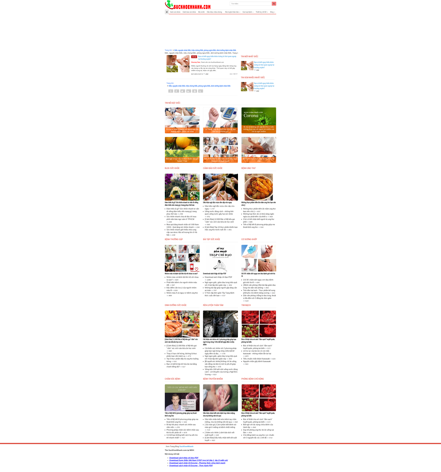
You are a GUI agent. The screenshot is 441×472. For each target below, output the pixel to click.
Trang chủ (168, 50)
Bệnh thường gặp (174, 239)
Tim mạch (246, 305)
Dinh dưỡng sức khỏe (176, 305)
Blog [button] (272, 12)
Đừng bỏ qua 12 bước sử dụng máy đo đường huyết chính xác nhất (182, 130)
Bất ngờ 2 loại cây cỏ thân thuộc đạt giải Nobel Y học (182, 160)
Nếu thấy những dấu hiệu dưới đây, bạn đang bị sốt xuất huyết (220, 160)
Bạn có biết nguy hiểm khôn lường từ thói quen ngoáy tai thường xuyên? (264, 65)
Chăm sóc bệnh (172, 378)
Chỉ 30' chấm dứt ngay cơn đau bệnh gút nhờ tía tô (258, 274)
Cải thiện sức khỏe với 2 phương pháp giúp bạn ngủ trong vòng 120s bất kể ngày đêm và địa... (220, 351)
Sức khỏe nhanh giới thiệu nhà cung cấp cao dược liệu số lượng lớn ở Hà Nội (182, 232)
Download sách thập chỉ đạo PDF (214, 273)
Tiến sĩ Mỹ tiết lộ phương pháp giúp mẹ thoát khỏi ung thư (181, 414)
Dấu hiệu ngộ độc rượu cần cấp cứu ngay (217, 202)
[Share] (170, 91)
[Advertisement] (220, 32)
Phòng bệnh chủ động (252, 378)
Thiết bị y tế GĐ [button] (261, 12)
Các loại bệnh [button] (247, 12)
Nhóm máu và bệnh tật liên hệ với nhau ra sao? (181, 273)
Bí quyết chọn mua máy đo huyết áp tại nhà (258, 160)
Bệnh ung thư (248, 168)
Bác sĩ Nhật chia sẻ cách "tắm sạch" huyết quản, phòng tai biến (258, 340)
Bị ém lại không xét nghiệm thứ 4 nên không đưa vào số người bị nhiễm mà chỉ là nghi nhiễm (258, 129)
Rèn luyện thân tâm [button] (232, 12)
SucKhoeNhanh (186, 446)
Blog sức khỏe (172, 168)
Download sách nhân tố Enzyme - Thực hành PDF (191, 466)
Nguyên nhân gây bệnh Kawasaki (257, 361)
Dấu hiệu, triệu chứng (214, 12)
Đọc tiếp (233, 74)
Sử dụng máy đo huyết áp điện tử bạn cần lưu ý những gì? (220, 130)
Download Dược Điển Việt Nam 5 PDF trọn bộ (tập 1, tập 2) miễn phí (198, 460)
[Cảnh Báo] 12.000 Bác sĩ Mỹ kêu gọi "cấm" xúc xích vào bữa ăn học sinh (181, 340)
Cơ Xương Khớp (249, 239)
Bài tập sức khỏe (211, 239)
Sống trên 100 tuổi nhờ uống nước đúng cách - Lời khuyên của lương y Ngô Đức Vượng (221, 372)
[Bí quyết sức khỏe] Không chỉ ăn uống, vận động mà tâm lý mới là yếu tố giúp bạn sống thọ (221, 364)
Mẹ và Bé (201, 12)
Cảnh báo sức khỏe (189, 12)
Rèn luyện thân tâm (213, 305)
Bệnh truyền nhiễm (213, 378)
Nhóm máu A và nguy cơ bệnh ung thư (182, 293)
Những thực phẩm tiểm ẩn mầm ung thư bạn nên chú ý (258, 203)
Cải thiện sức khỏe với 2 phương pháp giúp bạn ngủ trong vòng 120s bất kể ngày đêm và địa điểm (219, 342)
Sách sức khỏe (175, 12)
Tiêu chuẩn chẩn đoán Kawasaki (256, 359)
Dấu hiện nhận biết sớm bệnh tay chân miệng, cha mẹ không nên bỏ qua (219, 414)
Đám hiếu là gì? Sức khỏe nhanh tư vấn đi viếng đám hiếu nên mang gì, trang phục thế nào (181, 203)
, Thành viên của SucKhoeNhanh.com (207, 62)
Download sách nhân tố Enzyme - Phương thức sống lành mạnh (197, 463)
